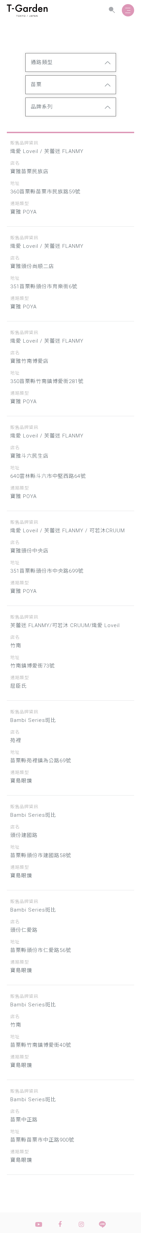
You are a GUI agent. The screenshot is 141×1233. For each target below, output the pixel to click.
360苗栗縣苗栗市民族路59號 (45, 192)
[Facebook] (60, 1224)
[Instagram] (81, 1224)
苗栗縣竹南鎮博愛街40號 (40, 1045)
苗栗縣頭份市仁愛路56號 (40, 950)
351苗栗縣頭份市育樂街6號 (43, 286)
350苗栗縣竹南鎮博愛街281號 (47, 381)
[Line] (102, 1224)
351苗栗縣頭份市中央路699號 (47, 571)
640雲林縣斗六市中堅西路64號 (48, 476)
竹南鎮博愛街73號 (32, 666)
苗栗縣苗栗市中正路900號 (42, 1140)
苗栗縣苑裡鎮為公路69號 (40, 761)
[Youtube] (39, 1224)
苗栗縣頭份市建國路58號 (40, 855)
